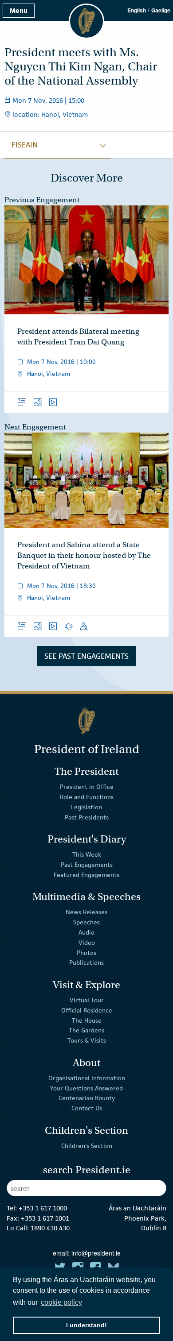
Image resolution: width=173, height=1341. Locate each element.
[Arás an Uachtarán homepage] (86, 720)
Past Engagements (87, 865)
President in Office (87, 787)
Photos (86, 952)
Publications (86, 962)
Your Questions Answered (86, 1088)
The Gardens (86, 1030)
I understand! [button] (86, 1325)
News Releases (86, 912)
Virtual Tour (87, 1000)
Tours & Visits (86, 1040)
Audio (86, 932)
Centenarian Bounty (87, 1098)
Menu (19, 10)
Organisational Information (86, 1078)
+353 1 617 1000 (43, 1208)
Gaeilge (160, 10)
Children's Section (86, 1146)
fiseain (25, 145)
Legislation (86, 807)
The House (87, 1020)
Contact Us (86, 1108)
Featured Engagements (86, 875)
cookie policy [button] (61, 1302)
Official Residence (86, 1010)
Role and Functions (87, 797)
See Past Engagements (86, 656)
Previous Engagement (42, 200)
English (136, 10)
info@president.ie (96, 1252)
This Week (86, 854)
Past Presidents (87, 817)
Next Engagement (35, 427)
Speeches (86, 922)
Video (87, 943)
